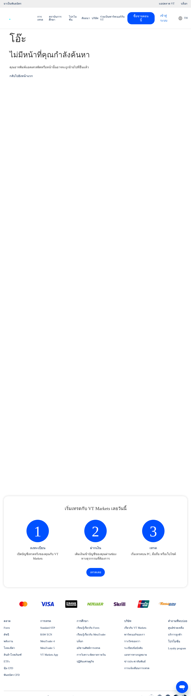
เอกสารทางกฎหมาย (135, 654)
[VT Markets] (17, 17)
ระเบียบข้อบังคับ (133, 648)
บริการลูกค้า (175, 634)
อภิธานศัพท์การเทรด (88, 648)
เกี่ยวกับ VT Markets (135, 627)
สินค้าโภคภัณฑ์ (13, 654)
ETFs (7, 661)
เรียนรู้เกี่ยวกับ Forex (88, 627)
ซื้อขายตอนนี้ (140, 18)
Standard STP (47, 627)
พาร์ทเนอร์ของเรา (134, 634)
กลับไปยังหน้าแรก (21, 76)
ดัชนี (6, 634)
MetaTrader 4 (47, 641)
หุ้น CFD (8, 668)
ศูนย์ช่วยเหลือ (176, 627)
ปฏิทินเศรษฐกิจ (85, 661)
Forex (7, 627)
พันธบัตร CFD (12, 675)
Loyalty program (177, 648)
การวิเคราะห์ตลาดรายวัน (91, 654)
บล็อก (80, 641)
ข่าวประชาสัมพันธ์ (135, 661)
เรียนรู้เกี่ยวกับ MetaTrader (91, 634)
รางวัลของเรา (132, 641)
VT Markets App (49, 654)
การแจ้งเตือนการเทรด (136, 668)
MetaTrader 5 (47, 648)
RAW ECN (46, 634)
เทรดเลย (95, 572)
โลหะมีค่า (9, 648)
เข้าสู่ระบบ (163, 18)
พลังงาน (8, 641)
